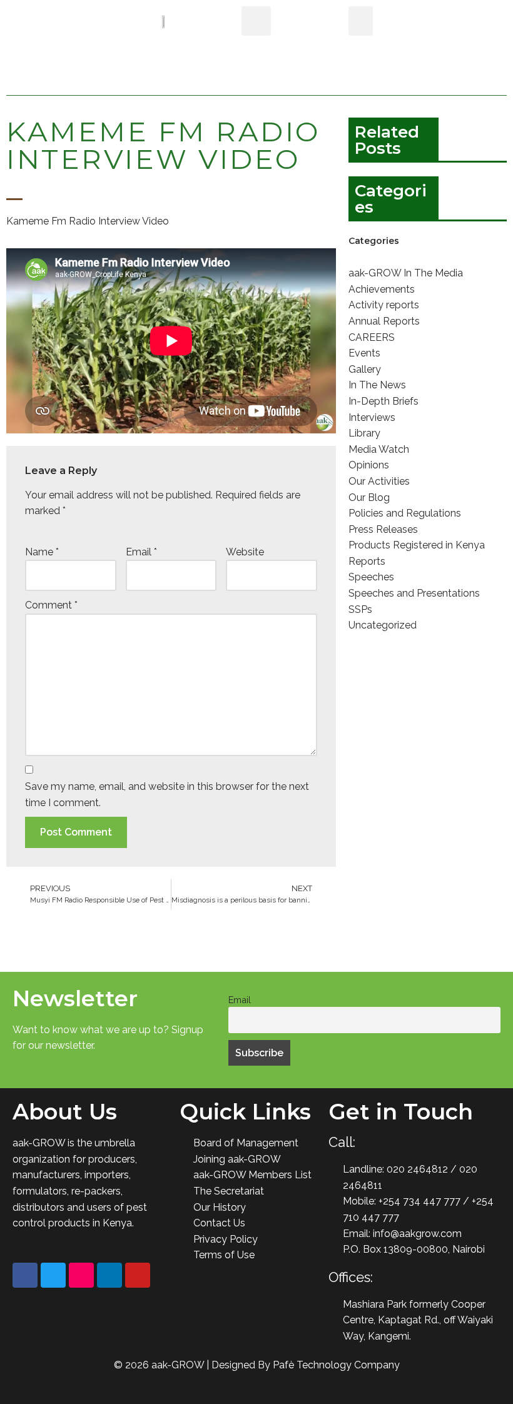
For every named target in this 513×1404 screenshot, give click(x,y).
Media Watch (378, 449)
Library (364, 433)
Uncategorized (382, 625)
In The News (377, 385)
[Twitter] (53, 1275)
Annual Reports (384, 321)
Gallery (364, 369)
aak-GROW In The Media (405, 273)
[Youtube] (137, 1275)
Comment (51, 605)
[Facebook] (25, 1275)
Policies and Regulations (404, 513)
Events (364, 353)
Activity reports (383, 305)
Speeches (371, 577)
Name (42, 552)
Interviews (371, 417)
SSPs (360, 609)
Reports (366, 561)
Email (141, 552)
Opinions (368, 465)
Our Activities (379, 481)
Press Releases (383, 529)
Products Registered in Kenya (416, 545)
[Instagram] (81, 1275)
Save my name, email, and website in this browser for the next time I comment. (167, 794)
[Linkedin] (109, 1275)
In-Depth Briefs (383, 401)
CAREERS (371, 337)
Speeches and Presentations (414, 593)
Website (245, 552)
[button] (360, 21)
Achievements (381, 289)
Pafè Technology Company (336, 1365)
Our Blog (369, 497)
